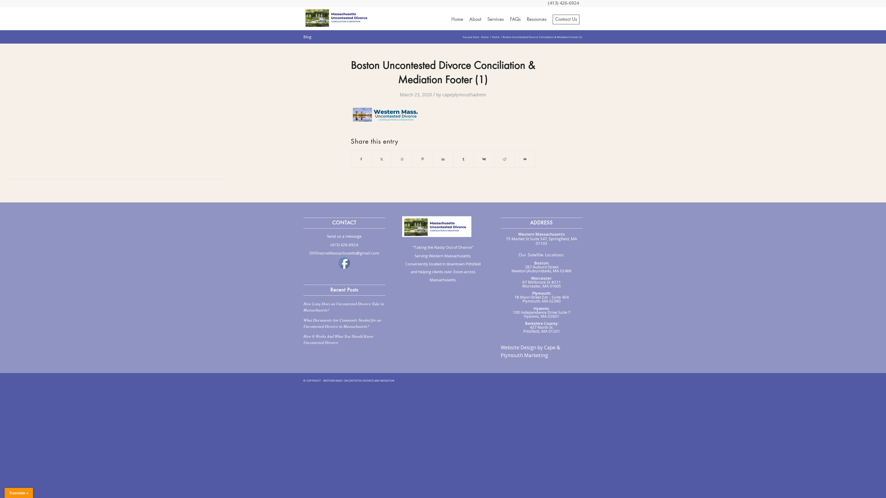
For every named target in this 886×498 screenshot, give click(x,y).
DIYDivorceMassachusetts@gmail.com (344, 253)
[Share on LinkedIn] (443, 159)
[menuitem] (457, 18)
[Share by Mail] (525, 159)
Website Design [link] (518, 347)
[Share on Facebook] (361, 159)
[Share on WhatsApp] (402, 159)
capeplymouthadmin (464, 95)
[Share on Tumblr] (463, 159)
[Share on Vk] (484, 159)
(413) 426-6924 (344, 244)
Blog (307, 36)
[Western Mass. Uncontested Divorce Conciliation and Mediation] (338, 18)
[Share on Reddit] (504, 159)
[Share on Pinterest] (423, 159)
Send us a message (344, 236)
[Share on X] (382, 159)
